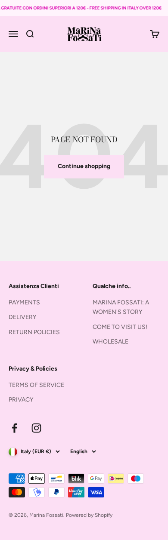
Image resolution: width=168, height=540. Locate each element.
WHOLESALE (110, 341)
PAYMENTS (24, 302)
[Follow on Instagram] (36, 428)
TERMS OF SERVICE (36, 385)
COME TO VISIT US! (120, 327)
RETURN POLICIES (34, 332)
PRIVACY (21, 399)
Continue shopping (84, 166)
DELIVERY (22, 317)
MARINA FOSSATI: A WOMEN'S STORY (121, 307)
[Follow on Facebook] (14, 428)
